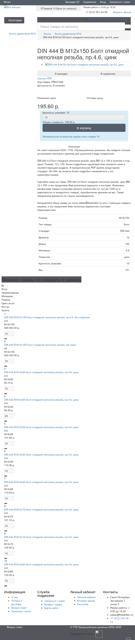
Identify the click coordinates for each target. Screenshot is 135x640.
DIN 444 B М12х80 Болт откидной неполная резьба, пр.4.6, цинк (41, 564)
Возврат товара (53, 604)
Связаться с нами (54, 601)
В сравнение (107, 73)
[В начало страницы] (128, 639)
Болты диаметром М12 (68, 33)
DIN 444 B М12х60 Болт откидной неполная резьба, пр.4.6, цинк (41, 372)
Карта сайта (51, 608)
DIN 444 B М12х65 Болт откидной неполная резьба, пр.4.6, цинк (41, 482)
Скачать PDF (44, 78)
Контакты (94, 19)
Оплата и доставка (117, 19)
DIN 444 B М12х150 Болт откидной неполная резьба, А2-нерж (40, 344)
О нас (103, 19)
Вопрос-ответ (19, 607)
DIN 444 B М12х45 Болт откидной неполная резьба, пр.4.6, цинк (41, 399)
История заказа (86, 600)
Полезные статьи (21, 611)
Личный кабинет (86, 597)
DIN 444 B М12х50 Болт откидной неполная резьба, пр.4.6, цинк (41, 454)
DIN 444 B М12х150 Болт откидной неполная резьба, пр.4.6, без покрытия (47, 317)
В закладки (61, 73)
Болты (47, 33)
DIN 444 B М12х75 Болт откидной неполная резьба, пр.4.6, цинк (41, 509)
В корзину (84, 128)
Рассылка (82, 604)
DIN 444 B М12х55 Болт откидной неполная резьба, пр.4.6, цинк (41, 427)
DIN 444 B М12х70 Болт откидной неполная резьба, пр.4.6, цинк (41, 537)
